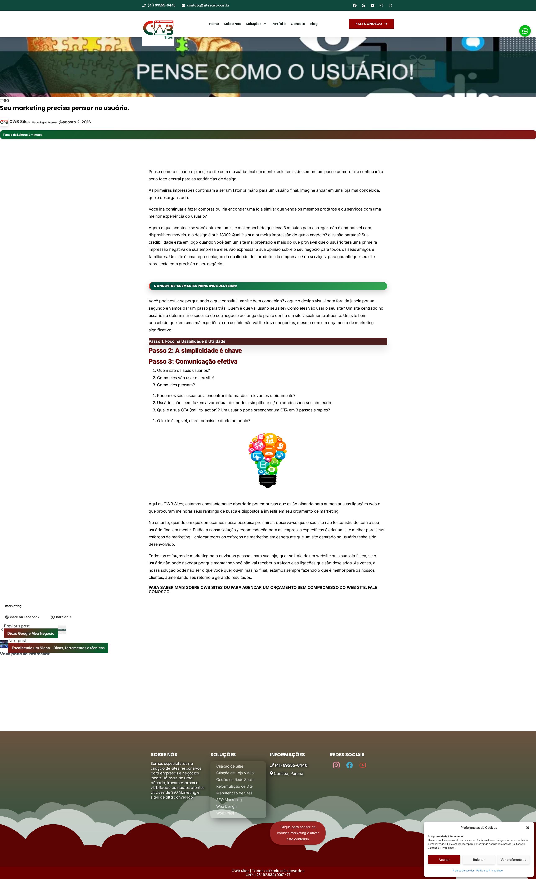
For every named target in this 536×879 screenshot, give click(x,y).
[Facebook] (349, 764)
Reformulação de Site (234, 786)
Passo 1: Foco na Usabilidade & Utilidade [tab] (187, 341)
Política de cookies (463, 870)
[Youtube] (362, 764)
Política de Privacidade (489, 870)
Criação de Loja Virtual (235, 773)
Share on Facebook (24, 617)
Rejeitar (479, 860)
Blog (314, 23)
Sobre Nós (232, 23)
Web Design (226, 806)
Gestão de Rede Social (235, 779)
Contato (298, 23)
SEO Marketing (229, 800)
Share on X (63, 617)
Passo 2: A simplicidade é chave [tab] (195, 350)
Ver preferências (513, 860)
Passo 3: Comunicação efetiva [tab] (193, 361)
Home (214, 23)
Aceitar (444, 860)
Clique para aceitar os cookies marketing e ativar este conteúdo (298, 833)
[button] (528, 828)
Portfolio (279, 23)
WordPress (225, 813)
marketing (13, 606)
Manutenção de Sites (234, 793)
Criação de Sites (230, 766)
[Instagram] (336, 764)
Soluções (253, 23)
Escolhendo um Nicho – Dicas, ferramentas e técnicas (315, 725)
